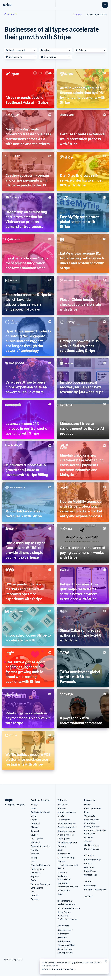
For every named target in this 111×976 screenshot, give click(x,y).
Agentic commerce (67, 812)
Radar (33, 880)
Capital (34, 819)
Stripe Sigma (37, 887)
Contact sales (90, 874)
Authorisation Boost (40, 812)
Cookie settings (91, 845)
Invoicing (35, 853)
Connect (35, 831)
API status (62, 937)
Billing (33, 815)
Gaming (61, 861)
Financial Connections (41, 846)
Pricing (34, 804)
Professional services (68, 886)
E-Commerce (64, 819)
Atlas (33, 808)
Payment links (37, 868)
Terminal (35, 895)
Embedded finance (66, 823)
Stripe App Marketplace (69, 908)
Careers (88, 863)
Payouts (35, 876)
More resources (91, 848)
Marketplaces (64, 838)
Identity (34, 850)
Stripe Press (90, 871)
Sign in (87, 896)
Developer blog (65, 952)
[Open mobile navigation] (105, 5)
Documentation (65, 930)
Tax (33, 891)
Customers (10, 14)
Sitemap (88, 841)
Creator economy (66, 857)
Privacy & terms (91, 826)
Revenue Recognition (41, 884)
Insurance (62, 872)
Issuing (34, 857)
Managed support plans (95, 889)
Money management (67, 842)
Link (33, 861)
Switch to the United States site (57, 969)
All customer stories (96, 14)
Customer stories (92, 808)
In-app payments (66, 834)
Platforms (62, 846)
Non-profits (63, 883)
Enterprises (63, 804)
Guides (87, 804)
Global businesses (66, 831)
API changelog (64, 941)
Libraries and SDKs (66, 945)
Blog (86, 812)
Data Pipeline (37, 838)
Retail (60, 894)
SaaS (60, 850)
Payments (36, 872)
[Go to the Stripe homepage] (8, 800)
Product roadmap (92, 859)
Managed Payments (40, 865)
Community (89, 815)
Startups (62, 808)
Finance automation (67, 827)
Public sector (64, 890)
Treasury (35, 899)
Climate (34, 827)
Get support (90, 885)
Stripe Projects (65, 948)
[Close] (106, 962)
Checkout (35, 823)
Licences (88, 837)
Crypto (34, 834)
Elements (35, 842)
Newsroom (89, 867)
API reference (64, 933)
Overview (77, 14)
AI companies (64, 853)
